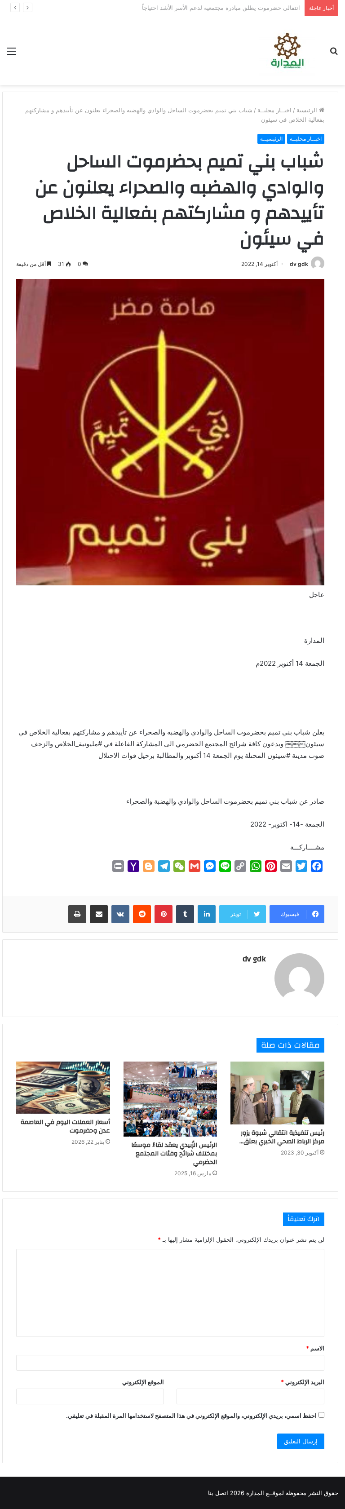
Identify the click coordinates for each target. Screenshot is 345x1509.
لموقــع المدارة (264, 1492)
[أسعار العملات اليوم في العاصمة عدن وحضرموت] (63, 1088)
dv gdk (299, 264)
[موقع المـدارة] (287, 50)
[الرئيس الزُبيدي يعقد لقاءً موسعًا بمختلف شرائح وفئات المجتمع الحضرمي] (170, 1099)
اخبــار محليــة (274, 110)
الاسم (315, 1348)
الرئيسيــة (271, 138)
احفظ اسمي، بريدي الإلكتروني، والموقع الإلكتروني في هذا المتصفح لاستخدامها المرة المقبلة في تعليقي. (191, 1415)
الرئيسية (307, 110)
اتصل (221, 1492)
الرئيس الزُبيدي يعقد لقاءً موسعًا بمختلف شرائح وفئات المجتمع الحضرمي (174, 1153)
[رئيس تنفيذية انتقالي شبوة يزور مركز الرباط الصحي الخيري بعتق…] (277, 1093)
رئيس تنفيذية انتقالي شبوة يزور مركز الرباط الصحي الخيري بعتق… (281, 1137)
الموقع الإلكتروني (143, 1381)
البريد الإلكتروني (302, 1381)
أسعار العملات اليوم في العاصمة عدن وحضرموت (65, 1126)
